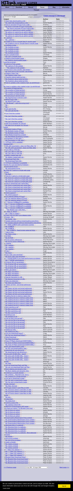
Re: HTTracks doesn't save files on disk (18, 390)
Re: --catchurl (10, 40)
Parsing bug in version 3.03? (15, 96)
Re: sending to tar (11, 316)
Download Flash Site (12, 159)
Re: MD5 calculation (12, 272)
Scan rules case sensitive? (14, 255)
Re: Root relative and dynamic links (17, 371)
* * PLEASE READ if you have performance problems (23, 258)
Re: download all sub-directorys (16, 352)
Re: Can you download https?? (16, 335)
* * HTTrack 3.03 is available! (13, 142)
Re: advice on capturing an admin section (19, 32)
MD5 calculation (11, 270)
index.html (9, 399)
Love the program (10, 62)
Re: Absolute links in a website (16, 427)
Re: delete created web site (15, 157)
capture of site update (13, 64)
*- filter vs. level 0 (11, 212)
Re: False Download (12, 339)
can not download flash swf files (16, 365)
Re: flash (8, 174)
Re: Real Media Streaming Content (17, 137)
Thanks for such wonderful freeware (16, 165)
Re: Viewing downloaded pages (16, 60)
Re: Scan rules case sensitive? (15, 257)
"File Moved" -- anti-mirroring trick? (17, 103)
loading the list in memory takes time (18, 296)
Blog (54, 7)
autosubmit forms (12, 167)
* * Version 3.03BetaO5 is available (17, 202)
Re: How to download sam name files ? (18, 185)
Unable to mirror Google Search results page (21, 41)
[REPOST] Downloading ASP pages (17, 406)
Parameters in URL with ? (14, 138)
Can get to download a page (15, 378)
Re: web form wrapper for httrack (17, 125)
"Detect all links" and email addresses (18, 285)
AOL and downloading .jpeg (15, 346)
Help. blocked (10, 384)
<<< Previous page (10, 467)
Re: (7, 105)
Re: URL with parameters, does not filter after (21, 148)
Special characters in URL (14, 277)
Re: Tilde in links (11, 234)
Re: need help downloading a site (17, 23)
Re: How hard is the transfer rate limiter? (19, 71)
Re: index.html (10, 401)
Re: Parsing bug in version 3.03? (16, 98)
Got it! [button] (64, 486)
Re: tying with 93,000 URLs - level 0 (17, 356)
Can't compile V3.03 (12, 55)
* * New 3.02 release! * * (14, 450)
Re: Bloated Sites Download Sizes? (17, 459)
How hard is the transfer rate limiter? (18, 70)
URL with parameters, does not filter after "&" (21, 146)
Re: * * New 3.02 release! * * (15, 451)
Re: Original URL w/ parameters (16, 264)
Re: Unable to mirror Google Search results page (22, 43)
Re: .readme (10, 245)
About (7, 7)
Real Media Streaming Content (16, 135)
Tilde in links (10, 232)
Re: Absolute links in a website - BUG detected (21, 433)
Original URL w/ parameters (15, 262)
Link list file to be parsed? (14, 318)
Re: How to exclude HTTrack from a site (19, 26)
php (7, 395)
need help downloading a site (15, 21)
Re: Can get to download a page (16, 380)
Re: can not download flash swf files (18, 367)
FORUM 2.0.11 (64, 481)
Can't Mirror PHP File (13, 150)
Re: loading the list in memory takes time (19, 298)
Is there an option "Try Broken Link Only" (19, 408)
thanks (8, 435)
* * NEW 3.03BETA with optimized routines (20, 225)
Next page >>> (64, 467)
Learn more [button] (6, 488)
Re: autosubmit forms (13, 168)
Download (19, 7)
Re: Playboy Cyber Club (13, 75)
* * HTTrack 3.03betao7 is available (15, 163)
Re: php (8, 397)
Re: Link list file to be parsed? (15, 320)
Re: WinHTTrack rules (13, 101)
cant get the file (11, 109)
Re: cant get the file (12, 111)
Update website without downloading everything (22, 221)
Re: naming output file (13, 405)
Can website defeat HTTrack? (15, 197)
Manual (30, 7)
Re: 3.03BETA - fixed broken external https (21, 230)
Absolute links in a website (14, 425)
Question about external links (15, 77)
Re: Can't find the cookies (14, 116)
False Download (11, 337)
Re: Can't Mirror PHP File (14, 152)
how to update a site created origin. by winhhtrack (23, 83)
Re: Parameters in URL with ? (15, 140)
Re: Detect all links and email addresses (19, 288)
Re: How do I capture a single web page (17, 170)
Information (65, 7)
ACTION (8, 236)
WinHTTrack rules (11, 99)
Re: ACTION (9, 238)
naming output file (12, 403)
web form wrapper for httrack (16, 123)
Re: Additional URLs (12, 331)
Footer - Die (9, 217)
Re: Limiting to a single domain (16, 376)
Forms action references (14, 240)
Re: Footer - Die (11, 219)
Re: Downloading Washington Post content (20, 420)
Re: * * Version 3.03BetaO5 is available (18, 204)
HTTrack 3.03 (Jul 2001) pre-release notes (17, 215)
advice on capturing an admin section (18, 30)
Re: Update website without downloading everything (23, 223)
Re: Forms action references (15, 242)
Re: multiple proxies (12, 47)
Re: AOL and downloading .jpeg (16, 348)
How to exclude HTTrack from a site (17, 25)
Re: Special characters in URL (15, 279)
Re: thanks (9, 436)
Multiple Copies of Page (13, 129)
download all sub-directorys (15, 350)
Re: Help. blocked (11, 386)
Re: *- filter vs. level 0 (12, 213)
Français (36, 10)
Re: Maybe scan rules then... (16, 210)
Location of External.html (14, 88)
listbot (6, 127)
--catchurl (9, 38)
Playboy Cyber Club (12, 73)
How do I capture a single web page (18, 176)
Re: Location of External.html (15, 90)
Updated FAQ (8, 144)
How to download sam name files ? (17, 183)
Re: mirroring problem (13, 440)
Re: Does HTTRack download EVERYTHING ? (20, 343)
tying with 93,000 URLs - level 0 (16, 354)
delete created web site (13, 155)
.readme (8, 243)
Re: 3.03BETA (10, 227)
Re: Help (8, 363)
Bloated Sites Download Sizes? (16, 457)
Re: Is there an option (13, 410)
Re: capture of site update (14, 66)
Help (7, 361)
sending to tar (10, 315)
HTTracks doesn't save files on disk (17, 388)
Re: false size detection (13, 283)
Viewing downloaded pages (15, 58)
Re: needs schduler (12, 444)
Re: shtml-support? (12, 195)
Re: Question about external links (17, 79)
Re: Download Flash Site (14, 161)
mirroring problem (12, 438)
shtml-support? (11, 193)
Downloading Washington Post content (19, 418)
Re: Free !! (9, 253)
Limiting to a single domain (15, 373)
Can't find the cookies (13, 113)
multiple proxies (11, 45)
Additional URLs (11, 330)
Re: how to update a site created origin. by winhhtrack (22, 86)
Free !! (8, 251)
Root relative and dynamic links (16, 369)
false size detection (12, 281)
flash (7, 172)
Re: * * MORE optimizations (15, 260)
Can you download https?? (14, 333)
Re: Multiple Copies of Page (15, 131)
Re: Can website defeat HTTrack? (16, 198)
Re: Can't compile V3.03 (13, 56)
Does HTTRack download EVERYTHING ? (19, 341)
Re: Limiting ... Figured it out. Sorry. (17, 375)
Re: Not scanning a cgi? (13, 309)
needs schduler (11, 442)
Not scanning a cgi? (12, 307)
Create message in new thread (54, 16)
